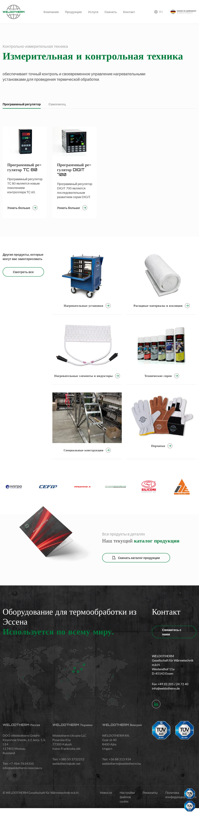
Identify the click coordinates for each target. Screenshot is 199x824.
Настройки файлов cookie (127, 797)
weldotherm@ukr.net (66, 763)
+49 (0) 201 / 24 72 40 (172, 684)
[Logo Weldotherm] (13, 12)
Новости (106, 792)
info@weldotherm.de (166, 688)
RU (161, 11)
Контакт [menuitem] (129, 12)
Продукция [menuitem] (73, 12)
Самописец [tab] (57, 104)
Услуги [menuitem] (93, 12)
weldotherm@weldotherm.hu (121, 763)
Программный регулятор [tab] (22, 104)
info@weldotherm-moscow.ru (22, 768)
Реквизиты (150, 792)
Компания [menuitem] (51, 12)
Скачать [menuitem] (110, 12)
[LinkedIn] (156, 704)
